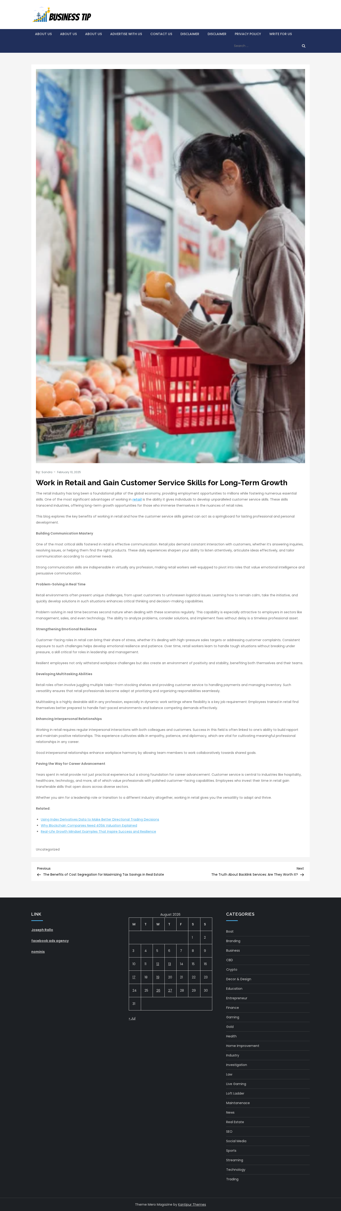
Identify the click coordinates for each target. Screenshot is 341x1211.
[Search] (304, 46)
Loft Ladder (235, 1093)
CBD (229, 960)
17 (133, 977)
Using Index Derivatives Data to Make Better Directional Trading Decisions (100, 819)
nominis (38, 951)
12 (157, 964)
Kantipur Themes (192, 1204)
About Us (43, 34)
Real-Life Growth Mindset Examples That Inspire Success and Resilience (98, 831)
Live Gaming (236, 1084)
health (231, 1036)
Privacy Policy (248, 34)
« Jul (132, 1018)
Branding (233, 941)
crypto (231, 969)
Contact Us (161, 34)
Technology (235, 1169)
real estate (235, 1122)
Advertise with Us (126, 34)
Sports (231, 1150)
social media (236, 1141)
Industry (232, 1055)
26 (158, 990)
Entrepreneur (236, 998)
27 (170, 990)
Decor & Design (238, 979)
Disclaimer (189, 34)
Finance (232, 1007)
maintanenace (238, 1103)
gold (230, 1026)
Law (229, 1074)
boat (230, 931)
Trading (232, 1179)
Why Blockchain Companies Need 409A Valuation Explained (89, 825)
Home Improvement (242, 1045)
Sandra (47, 472)
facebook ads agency (50, 940)
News (230, 1112)
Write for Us (280, 34)
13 (169, 964)
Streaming (234, 1160)
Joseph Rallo (42, 929)
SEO (229, 1131)
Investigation (236, 1065)
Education (234, 988)
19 (157, 977)
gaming (232, 1017)
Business (233, 950)
